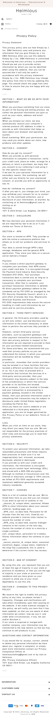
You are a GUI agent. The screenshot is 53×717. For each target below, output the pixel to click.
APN (33, 714)
